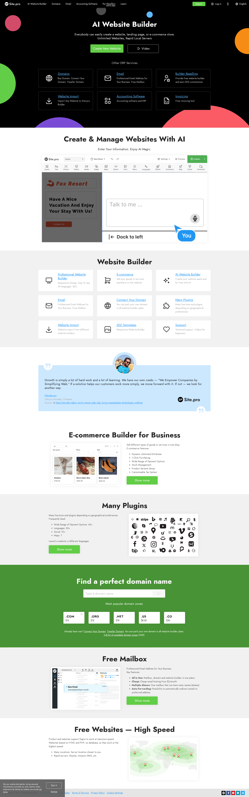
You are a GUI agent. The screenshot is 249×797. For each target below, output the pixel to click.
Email (120, 74)
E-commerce (125, 274)
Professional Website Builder (72, 276)
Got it (54, 785)
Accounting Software (131, 96)
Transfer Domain (115, 631)
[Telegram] (243, 793)
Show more (142, 480)
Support (180, 325)
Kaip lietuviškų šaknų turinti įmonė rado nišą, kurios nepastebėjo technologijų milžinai (99, 403)
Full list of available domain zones (121, 635)
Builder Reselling (186, 74)
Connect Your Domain (131, 300)
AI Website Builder (187, 274)
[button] (198, 4)
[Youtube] (233, 793)
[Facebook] (228, 793)
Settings (54, 791)
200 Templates (126, 325)
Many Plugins (184, 300)
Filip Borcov (51, 395)
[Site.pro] (224, 793)
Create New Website (107, 48)
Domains (64, 74)
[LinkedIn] (238, 793)
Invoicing (181, 96)
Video (145, 48)
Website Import (68, 96)
